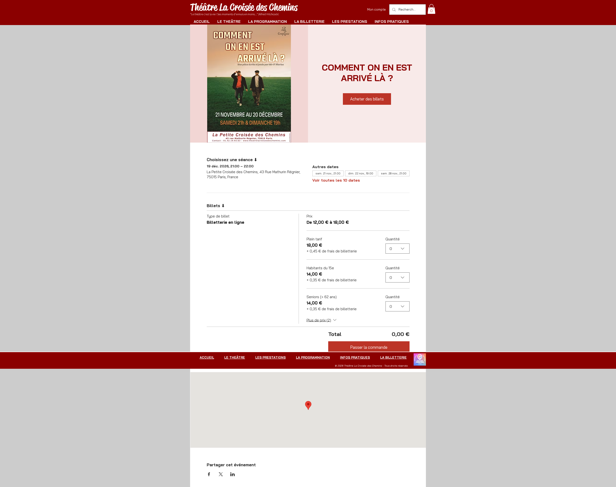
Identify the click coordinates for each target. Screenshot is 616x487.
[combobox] (397, 249)
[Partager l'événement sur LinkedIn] (232, 474)
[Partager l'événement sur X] (220, 474)
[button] (431, 9)
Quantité (392, 239)
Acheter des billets (367, 98)
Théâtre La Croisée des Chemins (243, 7)
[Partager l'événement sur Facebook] (209, 474)
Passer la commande (368, 347)
